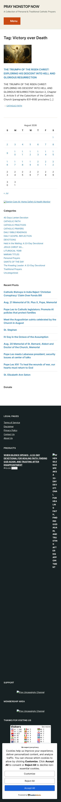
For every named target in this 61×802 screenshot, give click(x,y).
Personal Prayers (12, 258)
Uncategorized (11, 273)
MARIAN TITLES (11, 254)
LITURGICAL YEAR (12, 250)
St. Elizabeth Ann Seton (17, 374)
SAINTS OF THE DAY (14, 261)
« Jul (6, 193)
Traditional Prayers (13, 269)
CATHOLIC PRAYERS (14, 228)
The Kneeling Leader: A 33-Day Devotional (24, 265)
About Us (8, 438)
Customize (29, 773)
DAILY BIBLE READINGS (15, 232)
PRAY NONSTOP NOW (21, 6)
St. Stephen (10, 329)
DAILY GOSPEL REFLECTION (18, 236)
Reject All (30, 780)
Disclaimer (9, 426)
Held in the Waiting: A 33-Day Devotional (23, 243)
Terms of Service (12, 422)
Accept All (29, 788)
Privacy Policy (10, 430)
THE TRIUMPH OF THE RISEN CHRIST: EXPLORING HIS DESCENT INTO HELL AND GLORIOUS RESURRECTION (29, 73)
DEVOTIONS (10, 239)
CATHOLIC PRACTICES (15, 225)
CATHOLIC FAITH (14, 106)
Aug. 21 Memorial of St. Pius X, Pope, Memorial (30, 302)
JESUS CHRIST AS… (13, 247)
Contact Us (9, 434)
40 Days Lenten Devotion (16, 217)
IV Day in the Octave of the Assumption (26, 336)
